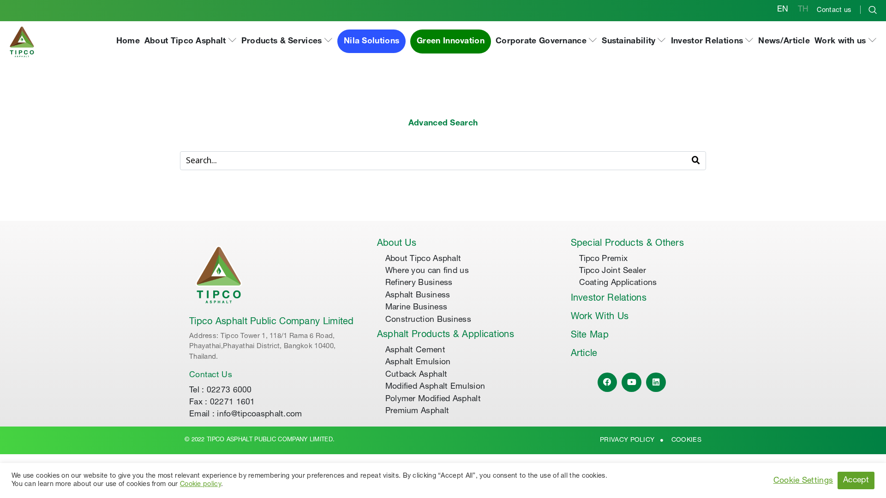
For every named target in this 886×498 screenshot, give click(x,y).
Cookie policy (200, 484)
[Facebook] (607, 382)
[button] (190, 41)
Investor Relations (609, 298)
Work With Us (600, 317)
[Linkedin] (656, 382)
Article (584, 354)
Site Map (590, 335)
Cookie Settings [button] (803, 481)
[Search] (696, 161)
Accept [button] (856, 480)
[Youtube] (631, 382)
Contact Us (210, 375)
